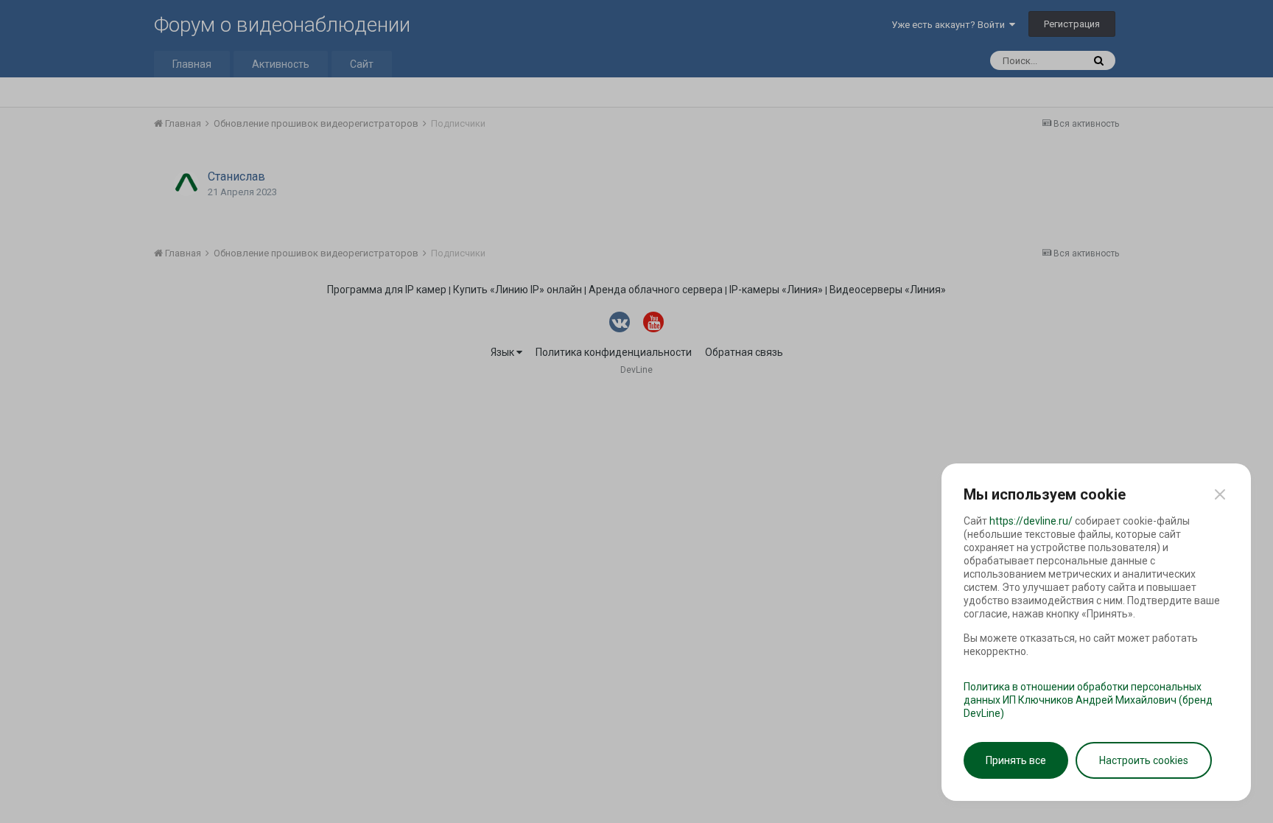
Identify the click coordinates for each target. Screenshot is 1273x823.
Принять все (1016, 760)
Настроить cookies (1143, 760)
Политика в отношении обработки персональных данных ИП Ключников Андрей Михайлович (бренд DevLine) (1088, 700)
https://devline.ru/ (1031, 521)
